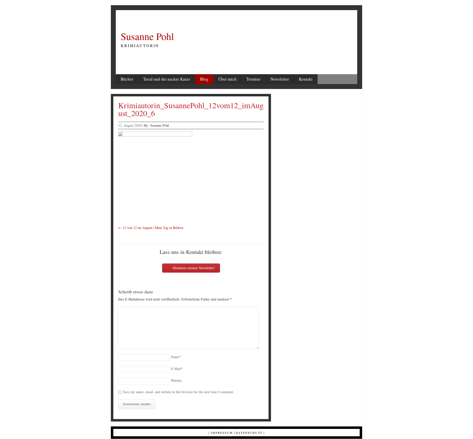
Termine (253, 79)
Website (176, 380)
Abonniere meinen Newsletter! (193, 267)
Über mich (227, 79)
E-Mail (177, 368)
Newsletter (279, 79)
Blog (204, 79)
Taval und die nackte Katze (166, 79)
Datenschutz (249, 433)
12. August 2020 (129, 125)
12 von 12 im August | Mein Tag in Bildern (150, 227)
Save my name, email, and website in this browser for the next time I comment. (178, 391)
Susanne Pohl (147, 36)
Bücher (127, 79)
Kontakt (306, 79)
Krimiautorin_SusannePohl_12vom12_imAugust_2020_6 (191, 109)
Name (176, 356)
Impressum (222, 433)
